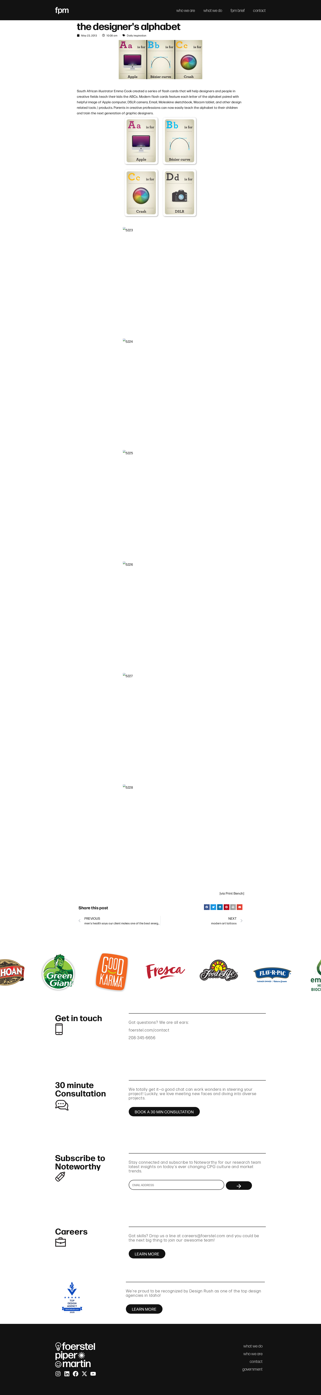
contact (259, 10)
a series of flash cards (162, 90)
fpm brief (238, 10)
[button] (207, 907)
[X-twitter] (84, 1374)
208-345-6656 (142, 1037)
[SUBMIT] (239, 1185)
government (252, 1369)
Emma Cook (123, 90)
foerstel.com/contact (149, 1030)
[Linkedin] (67, 1374)
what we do (212, 10)
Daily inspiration (136, 35)
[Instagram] (58, 1374)
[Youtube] (93, 1374)
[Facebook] (75, 1374)
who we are (185, 10)
